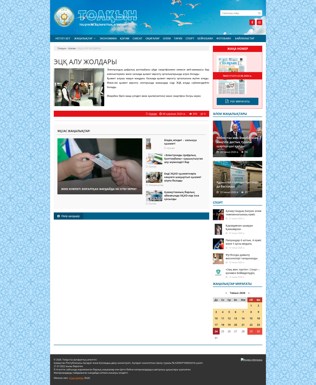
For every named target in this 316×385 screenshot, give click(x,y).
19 (229, 324)
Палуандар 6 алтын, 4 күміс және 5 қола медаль (244, 241)
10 (216, 318)
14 (243, 318)
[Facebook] (252, 22)
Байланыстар (244, 38)
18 (222, 324)
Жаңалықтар (83, 38)
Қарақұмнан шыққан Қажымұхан (239, 227)
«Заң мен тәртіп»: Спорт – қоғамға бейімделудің (243, 271)
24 (216, 331)
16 (258, 318)
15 (251, 318)
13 (235, 318)
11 (222, 318)
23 (258, 324)
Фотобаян (223, 38)
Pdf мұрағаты (240, 101)
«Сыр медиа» (76, 378)
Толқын (131, 16)
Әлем (167, 38)
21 (243, 324)
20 (235, 324)
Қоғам (124, 38)
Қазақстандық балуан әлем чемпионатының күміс (243, 212)
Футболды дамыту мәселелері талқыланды (241, 256)
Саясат (137, 38)
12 (229, 318)
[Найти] (259, 13)
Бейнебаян (205, 38)
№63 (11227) (237, 75)
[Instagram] (259, 22)
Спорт (190, 38)
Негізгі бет (62, 38)
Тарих (178, 38)
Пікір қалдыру (70, 216)
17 (216, 324)
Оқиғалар (153, 38)
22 (251, 324)
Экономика (108, 38)
